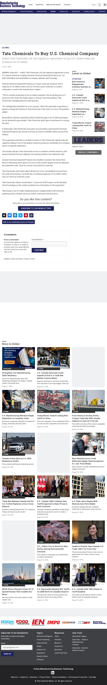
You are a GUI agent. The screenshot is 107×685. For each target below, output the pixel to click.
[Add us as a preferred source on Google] (31, 215)
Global (6, 48)
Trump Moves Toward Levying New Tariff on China (81, 125)
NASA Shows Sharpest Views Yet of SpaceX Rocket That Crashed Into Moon (18, 591)
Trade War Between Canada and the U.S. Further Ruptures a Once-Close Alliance (18, 504)
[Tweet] (20, 215)
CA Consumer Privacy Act (78, 677)
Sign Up (7, 654)
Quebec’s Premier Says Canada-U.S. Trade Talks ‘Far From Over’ (88, 547)
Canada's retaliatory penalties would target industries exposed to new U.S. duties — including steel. (53, 512)
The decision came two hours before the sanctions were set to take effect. (52, 596)
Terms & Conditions (59, 677)
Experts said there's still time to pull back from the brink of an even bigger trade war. (53, 382)
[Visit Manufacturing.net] (84, 622)
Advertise (33, 677)
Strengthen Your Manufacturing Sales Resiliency (16, 374)
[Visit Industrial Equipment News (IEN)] (38, 622)
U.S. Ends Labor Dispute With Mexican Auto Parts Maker (84, 502)
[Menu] (105, 5)
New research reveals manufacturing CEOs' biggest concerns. (88, 468)
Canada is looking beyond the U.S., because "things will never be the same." (18, 511)
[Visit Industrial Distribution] (68, 622)
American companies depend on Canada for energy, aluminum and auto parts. (18, 422)
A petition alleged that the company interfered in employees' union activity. (86, 508)
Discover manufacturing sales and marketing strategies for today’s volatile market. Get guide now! (17, 381)
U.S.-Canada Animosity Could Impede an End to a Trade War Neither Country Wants (80, 98)
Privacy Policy (44, 677)
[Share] (10, 215)
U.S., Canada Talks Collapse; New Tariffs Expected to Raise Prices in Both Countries (52, 504)
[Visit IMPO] (53, 622)
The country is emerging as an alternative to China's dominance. (52, 556)
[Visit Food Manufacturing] (22, 622)
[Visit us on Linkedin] (52, 672)
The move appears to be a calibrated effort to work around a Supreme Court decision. (53, 422)
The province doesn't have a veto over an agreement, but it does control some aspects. (87, 554)
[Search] (99, 5)
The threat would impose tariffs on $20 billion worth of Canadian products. (86, 596)
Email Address (38, 239)
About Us (14, 677)
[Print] (4, 215)
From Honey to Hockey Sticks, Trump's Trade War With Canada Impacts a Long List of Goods (86, 418)
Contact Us (24, 677)
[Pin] (26, 215)
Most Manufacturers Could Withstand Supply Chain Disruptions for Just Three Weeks (88, 461)
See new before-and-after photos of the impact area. (17, 598)
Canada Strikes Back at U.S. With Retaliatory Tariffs (16, 459)
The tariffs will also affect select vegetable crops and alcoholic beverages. (88, 425)
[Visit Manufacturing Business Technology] (99, 622)
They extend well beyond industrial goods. (18, 464)
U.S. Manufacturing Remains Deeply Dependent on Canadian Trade (80, 112)
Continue (38, 250)
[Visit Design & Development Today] (7, 622)
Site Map (92, 677)
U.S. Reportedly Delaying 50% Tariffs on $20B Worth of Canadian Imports (53, 590)
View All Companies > (88, 152)
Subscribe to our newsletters (36, 208)
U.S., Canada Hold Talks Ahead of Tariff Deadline (87, 590)
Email (3, 643)
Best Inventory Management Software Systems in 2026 (81, 84)
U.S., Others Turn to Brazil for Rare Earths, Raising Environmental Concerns (52, 549)
